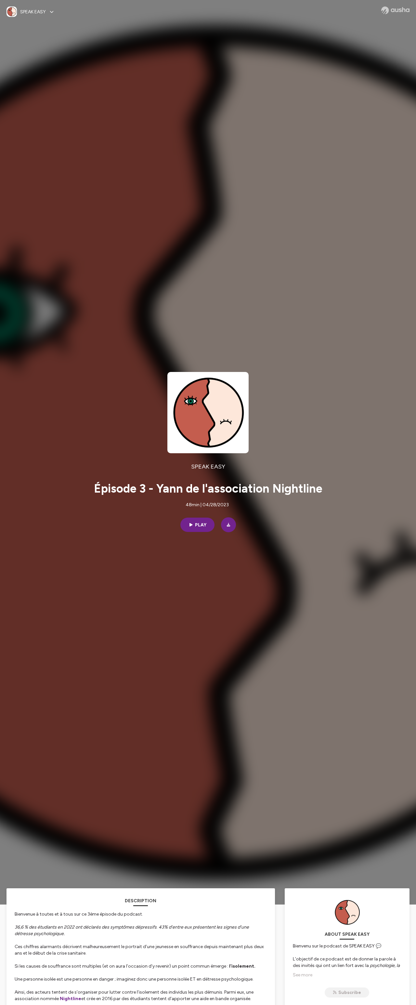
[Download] (228, 524)
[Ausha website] (395, 10)
